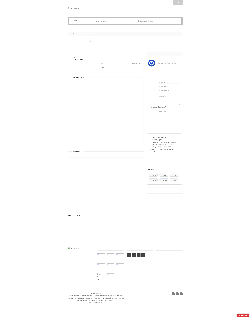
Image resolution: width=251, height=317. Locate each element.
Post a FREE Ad (162, 9)
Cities (74, 34)
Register (129, 9)
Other (154, 151)
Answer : (152, 113)
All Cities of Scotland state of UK (86, 54)
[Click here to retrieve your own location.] (160, 21)
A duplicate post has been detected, (164, 142)
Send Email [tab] (156, 76)
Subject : (152, 92)
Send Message (165, 118)
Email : (153, 86)
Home (104, 9)
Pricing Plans (139, 9)
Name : (152, 82)
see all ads (159, 66)
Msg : (153, 97)
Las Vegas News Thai (96, 303)
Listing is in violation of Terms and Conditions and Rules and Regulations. (162, 148)
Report (165, 156)
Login (179, 2)
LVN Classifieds (96, 293)
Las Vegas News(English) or (106, 300)
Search (172, 21)
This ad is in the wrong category (162, 144)
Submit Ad (175, 9)
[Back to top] (244, 304)
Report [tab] (155, 131)
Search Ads (151, 9)
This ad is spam (157, 140)
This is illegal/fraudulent (159, 137)
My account (113, 9)
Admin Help (160, 61)
